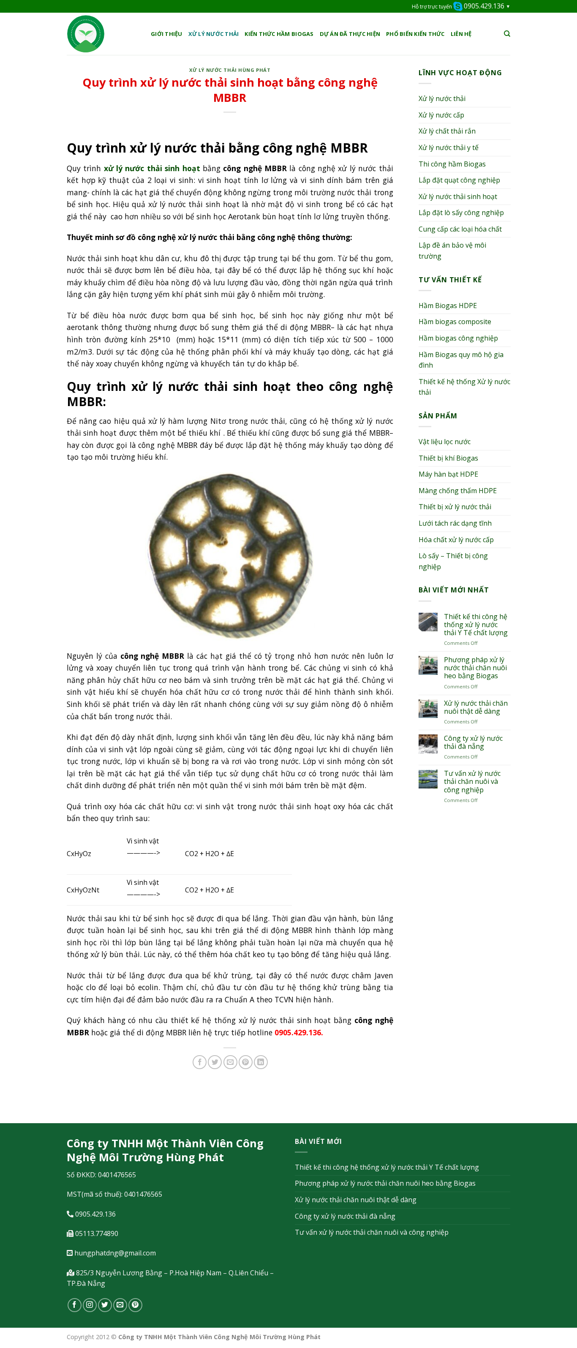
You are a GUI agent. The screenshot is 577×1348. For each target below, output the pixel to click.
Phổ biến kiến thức (415, 34)
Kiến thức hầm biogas (279, 34)
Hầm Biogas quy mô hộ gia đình (461, 360)
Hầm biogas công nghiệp (458, 338)
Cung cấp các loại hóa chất (460, 229)
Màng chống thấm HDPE (458, 490)
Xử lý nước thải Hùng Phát (229, 70)
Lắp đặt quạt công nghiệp (459, 180)
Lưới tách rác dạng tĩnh (455, 523)
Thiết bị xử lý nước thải (455, 506)
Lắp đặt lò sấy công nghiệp (461, 212)
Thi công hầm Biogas (452, 164)
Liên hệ (461, 34)
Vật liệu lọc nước (445, 441)
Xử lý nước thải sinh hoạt (458, 196)
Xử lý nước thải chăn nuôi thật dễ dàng (475, 707)
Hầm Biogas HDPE (448, 305)
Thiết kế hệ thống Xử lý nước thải (464, 387)
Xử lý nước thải (213, 34)
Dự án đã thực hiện (350, 34)
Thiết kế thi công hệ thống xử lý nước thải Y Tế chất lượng (475, 625)
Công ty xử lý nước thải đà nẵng (473, 742)
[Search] (507, 34)
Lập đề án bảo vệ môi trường (452, 250)
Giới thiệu (166, 34)
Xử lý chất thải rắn (447, 131)
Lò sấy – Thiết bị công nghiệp (453, 561)
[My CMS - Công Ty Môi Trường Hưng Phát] (102, 34)
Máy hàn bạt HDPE (448, 474)
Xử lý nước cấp (441, 115)
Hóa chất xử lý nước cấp (456, 539)
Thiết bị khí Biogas (448, 458)
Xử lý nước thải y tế (449, 147)
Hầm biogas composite (455, 321)
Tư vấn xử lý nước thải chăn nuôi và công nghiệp (472, 782)
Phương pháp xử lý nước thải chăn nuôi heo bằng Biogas (475, 668)
